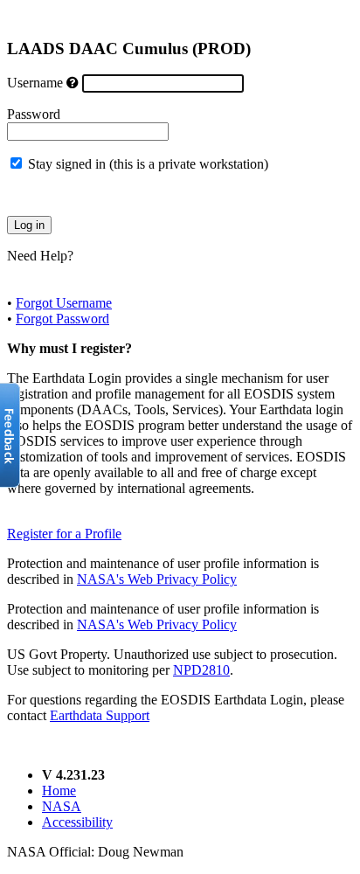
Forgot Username (64, 302)
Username (35, 82)
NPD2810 (201, 669)
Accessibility (77, 822)
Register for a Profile (64, 533)
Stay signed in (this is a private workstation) (148, 163)
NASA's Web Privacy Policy (157, 579)
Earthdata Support (99, 715)
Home (59, 790)
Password (33, 114)
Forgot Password (62, 318)
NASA (61, 806)
